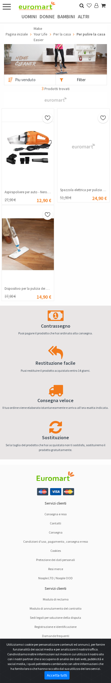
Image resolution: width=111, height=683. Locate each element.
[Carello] (103, 5)
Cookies (55, 551)
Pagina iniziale (17, 34)
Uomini (29, 16)
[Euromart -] (37, 4)
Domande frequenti (55, 636)
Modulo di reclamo (55, 599)
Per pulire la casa (91, 34)
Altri (83, 16)
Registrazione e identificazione (55, 627)
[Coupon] (55, 99)
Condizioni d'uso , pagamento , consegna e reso (55, 541)
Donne (47, 16)
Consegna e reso (55, 514)
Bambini (66, 16)
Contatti (55, 523)
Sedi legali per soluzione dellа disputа (55, 618)
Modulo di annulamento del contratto (55, 608)
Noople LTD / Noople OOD (55, 578)
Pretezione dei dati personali (55, 560)
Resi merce (55, 569)
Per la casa (62, 34)
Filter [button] (81, 79)
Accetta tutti (57, 675)
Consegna (56, 532)
